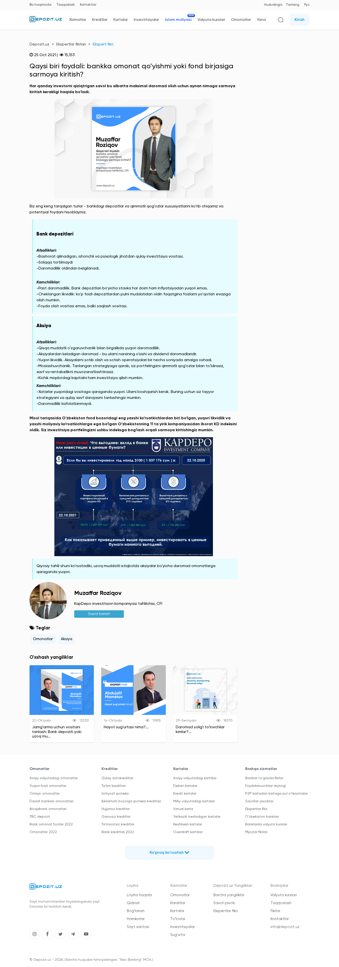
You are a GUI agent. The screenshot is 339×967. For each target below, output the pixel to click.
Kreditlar (99, 20)
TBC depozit (40, 816)
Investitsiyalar (146, 20)
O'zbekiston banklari (262, 816)
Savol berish (99, 614)
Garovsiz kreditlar (116, 816)
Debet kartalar (185, 786)
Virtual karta (183, 809)
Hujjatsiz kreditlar (116, 809)
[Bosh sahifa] (46, 21)
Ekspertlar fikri (256, 809)
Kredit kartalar (184, 793)
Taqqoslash (65, 4)
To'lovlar (177, 919)
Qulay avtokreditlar (117, 778)
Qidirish (133, 903)
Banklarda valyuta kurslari (266, 824)
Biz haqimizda (40, 4)
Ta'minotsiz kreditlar (118, 824)
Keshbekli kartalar (187, 824)
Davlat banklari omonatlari (51, 801)
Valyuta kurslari (211, 20)
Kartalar (120, 20)
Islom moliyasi (178, 20)
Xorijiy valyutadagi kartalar (194, 778)
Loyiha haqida (139, 895)
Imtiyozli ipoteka (115, 793)
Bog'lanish (135, 911)
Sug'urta (177, 935)
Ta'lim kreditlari (114, 786)
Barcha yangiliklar (228, 895)
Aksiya (66, 639)
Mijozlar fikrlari (256, 832)
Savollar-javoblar (259, 801)
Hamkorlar (136, 919)
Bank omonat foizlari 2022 (51, 824)
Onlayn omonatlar (45, 793)
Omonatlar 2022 (43, 832)
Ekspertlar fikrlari (71, 44)
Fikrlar (275, 911)
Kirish (300, 20)
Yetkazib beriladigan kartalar (196, 816)
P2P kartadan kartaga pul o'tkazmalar (276, 793)
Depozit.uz (39, 44)
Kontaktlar (88, 4)
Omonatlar (241, 20)
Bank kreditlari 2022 (118, 832)
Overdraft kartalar (188, 832)
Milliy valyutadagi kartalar (194, 801)
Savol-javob (224, 903)
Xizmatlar (77, 20)
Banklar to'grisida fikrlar (264, 778)
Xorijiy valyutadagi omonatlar (54, 778)
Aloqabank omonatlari (48, 809)
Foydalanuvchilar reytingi (265, 786)
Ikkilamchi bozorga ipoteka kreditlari (131, 801)
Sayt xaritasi (138, 927)
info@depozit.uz (285, 927)
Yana (261, 20)
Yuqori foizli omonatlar (48, 786)
